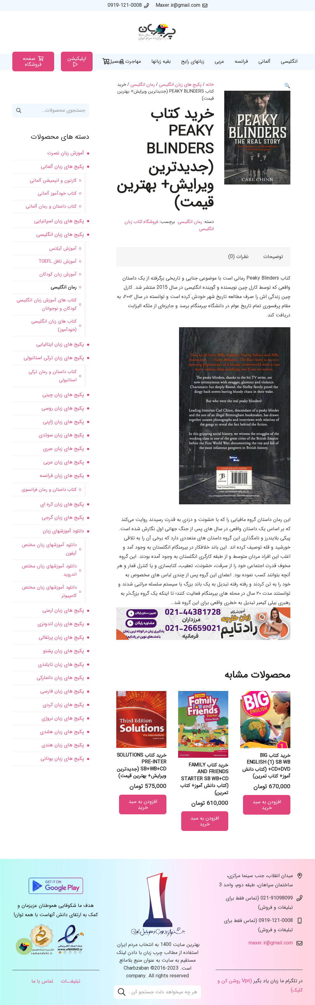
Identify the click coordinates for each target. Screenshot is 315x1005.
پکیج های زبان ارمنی (63, 610)
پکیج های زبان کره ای (62, 504)
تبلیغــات (70, 981)
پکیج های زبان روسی (63, 408)
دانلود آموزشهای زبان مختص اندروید (49, 570)
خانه (210, 84)
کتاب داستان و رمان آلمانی (51, 206)
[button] (287, 86)
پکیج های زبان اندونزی (61, 624)
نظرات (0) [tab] (238, 256)
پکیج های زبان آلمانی (62, 166)
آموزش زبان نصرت (65, 153)
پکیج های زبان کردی (63, 705)
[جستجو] (122, 992)
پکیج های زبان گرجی (63, 517)
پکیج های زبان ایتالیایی (60, 344)
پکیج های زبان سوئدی (61, 435)
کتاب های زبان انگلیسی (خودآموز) (54, 325)
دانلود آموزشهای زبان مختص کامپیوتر (49, 591)
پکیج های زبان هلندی (62, 732)
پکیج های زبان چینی (63, 395)
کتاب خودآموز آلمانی (57, 193)
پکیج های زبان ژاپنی (63, 422)
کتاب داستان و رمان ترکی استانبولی (53, 376)
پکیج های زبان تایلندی (61, 664)
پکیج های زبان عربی (63, 462)
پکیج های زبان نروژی (63, 718)
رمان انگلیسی (142, 84)
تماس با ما (42, 981)
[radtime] (203, 638)
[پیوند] (157, 32)
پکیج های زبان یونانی (62, 758)
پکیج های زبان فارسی (62, 691)
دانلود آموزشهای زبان (63, 531)
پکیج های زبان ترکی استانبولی (54, 358)
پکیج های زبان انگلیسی (180, 84)
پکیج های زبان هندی (63, 745)
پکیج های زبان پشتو (63, 651)
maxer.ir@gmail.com (271, 943)
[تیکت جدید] (24, 946)
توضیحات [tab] (273, 256)
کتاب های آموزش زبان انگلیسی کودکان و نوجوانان (47, 304)
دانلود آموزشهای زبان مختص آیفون (49, 549)
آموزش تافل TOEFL (57, 261)
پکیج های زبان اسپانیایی (59, 221)
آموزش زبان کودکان (58, 274)
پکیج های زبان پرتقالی (61, 637)
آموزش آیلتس (63, 248)
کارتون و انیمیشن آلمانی (53, 180)
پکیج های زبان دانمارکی (60, 677)
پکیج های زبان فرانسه (62, 475)
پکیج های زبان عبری (63, 448)
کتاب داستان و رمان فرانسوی (49, 489)
